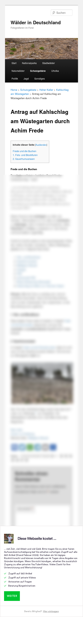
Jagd (26, 78)
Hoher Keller (46, 90)
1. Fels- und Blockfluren (25, 155)
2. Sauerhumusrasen (24, 159)
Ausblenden (41, 144)
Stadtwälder (48, 63)
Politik (15, 78)
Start (14, 63)
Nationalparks (29, 63)
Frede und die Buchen (24, 151)
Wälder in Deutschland (36, 22)
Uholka (55, 70)
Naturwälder (18, 70)
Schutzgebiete (38, 71)
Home (14, 90)
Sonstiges (39, 78)
